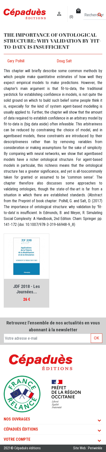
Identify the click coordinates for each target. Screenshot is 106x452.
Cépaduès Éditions (21, 429)
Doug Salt (64, 61)
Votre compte (17, 439)
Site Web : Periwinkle (87, 448)
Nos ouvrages (17, 419)
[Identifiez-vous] (59, 8)
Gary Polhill (15, 61)
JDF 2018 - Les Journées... (26, 289)
